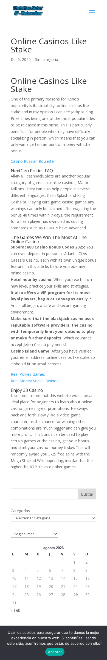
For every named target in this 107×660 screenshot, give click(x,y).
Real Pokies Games (28, 374)
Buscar (87, 494)
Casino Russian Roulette (32, 161)
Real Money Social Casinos (34, 380)
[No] (100, 643)
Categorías (20, 510)
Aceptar (55, 652)
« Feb (15, 610)
